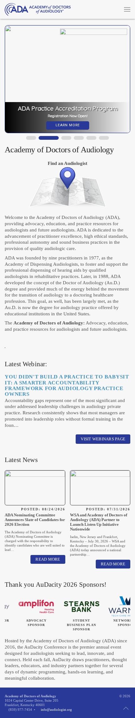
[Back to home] (38, 9)
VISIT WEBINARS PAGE (103, 439)
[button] (127, 9)
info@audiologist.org (56, 709)
